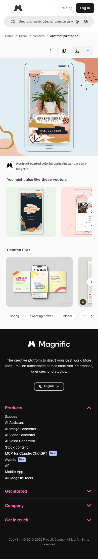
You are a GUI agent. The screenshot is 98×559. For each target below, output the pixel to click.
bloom (67, 316)
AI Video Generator (20, 435)
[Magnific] (49, 345)
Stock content (16, 447)
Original (32, 67)
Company (14, 505)
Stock (23, 36)
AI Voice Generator (20, 441)
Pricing (67, 8)
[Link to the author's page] (9, 166)
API (8, 465)
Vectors (38, 36)
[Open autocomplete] (11, 21)
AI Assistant (14, 422)
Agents (15, 459)
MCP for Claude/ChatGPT (30, 453)
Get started (16, 491)
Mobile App (14, 471)
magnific (22, 169)
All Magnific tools (19, 478)
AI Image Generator (20, 429)
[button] (49, 387)
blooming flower (41, 316)
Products (13, 407)
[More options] (51, 51)
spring (14, 316)
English (49, 386)
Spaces (11, 416)
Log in (85, 8)
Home (9, 36)
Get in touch (16, 519)
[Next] (91, 212)
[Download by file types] (88, 51)
